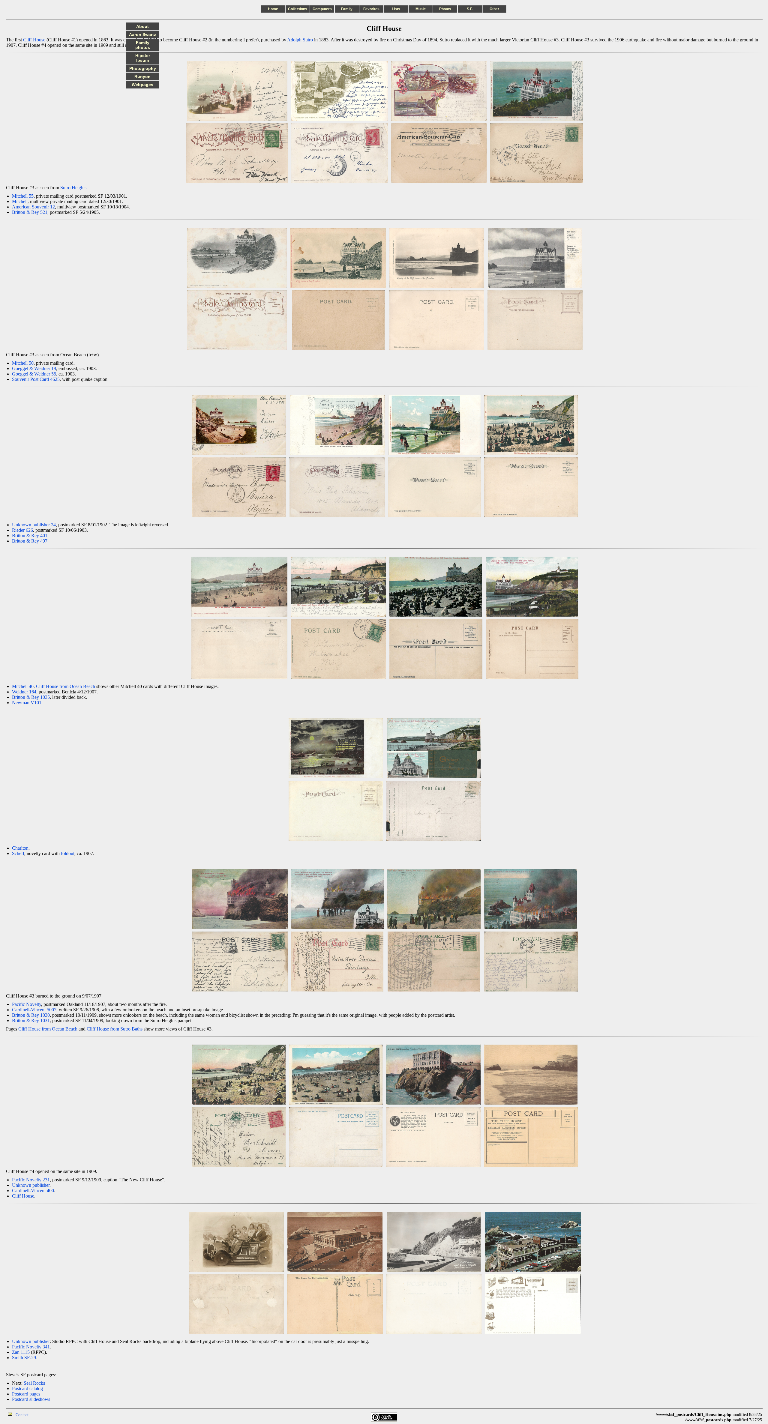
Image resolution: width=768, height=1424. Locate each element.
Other (494, 9)
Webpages (142, 84)
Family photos (142, 45)
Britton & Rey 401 (29, 535)
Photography (142, 68)
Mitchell (20, 201)
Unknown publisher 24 (34, 524)
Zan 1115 (21, 1352)
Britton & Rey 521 (29, 212)
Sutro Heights (73, 187)
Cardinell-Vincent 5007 (34, 1009)
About (142, 26)
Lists (396, 9)
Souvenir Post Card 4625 (36, 379)
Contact (22, 1415)
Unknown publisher (31, 1185)
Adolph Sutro (300, 39)
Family (346, 9)
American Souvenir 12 (33, 206)
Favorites (371, 9)
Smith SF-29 (24, 1357)
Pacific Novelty (26, 1004)
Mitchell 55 (23, 196)
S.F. (470, 9)
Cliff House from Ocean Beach (65, 686)
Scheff (18, 853)
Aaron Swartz (142, 34)
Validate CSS (645, 1414)
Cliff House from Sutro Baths (114, 1028)
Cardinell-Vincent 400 (33, 1190)
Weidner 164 (24, 691)
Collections (297, 9)
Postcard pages (26, 1393)
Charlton (20, 848)
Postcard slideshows (31, 1399)
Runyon (142, 76)
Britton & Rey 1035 (31, 697)
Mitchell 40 (23, 686)
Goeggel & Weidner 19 (34, 368)
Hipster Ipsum (142, 58)
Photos (445, 9)
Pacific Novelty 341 (31, 1346)
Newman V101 (26, 702)
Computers (322, 9)
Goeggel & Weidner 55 (34, 373)
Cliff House (34, 39)
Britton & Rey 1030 (31, 1015)
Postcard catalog (27, 1388)
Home (273, 9)
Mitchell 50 (23, 363)
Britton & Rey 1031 (31, 1020)
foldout (67, 853)
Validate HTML (41, 1414)
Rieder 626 (22, 530)
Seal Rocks (34, 1383)
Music (421, 9)
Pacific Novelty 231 (31, 1179)
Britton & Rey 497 (29, 540)
